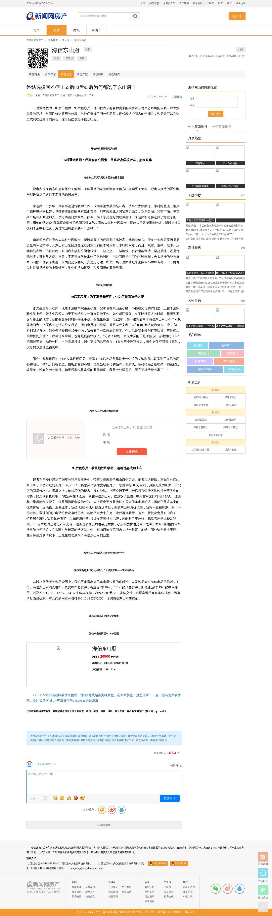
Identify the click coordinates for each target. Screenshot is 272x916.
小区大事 (188, 896)
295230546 (159, 863)
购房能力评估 (201, 397)
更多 (243, 195)
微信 (216, 889)
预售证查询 (231, 405)
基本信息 (50, 74)
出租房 (167, 887)
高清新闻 (234, 369)
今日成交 (113, 887)
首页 (142, 3)
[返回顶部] (263, 907)
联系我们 (163, 912)
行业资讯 (149, 896)
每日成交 (168, 891)
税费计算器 (231, 449)
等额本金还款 (230, 427)
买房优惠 (154, 3)
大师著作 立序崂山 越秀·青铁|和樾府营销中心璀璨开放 (214, 238)
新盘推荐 (90, 891)
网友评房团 (189, 887)
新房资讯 (226, 345)
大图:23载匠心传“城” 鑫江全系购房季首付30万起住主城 (215, 282)
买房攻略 (168, 896)
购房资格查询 (201, 405)
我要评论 (177, 96)
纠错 (240, 49)
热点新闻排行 (197, 126)
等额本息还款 (201, 427)
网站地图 (189, 912)
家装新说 (149, 901)
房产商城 (126, 887)
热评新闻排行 (221, 126)
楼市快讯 (76, 891)
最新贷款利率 (215, 435)
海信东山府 (80, 40)
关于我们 (149, 912)
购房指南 (113, 891)
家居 (229, 3)
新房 (56, 30)
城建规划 (90, 896)
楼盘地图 (114, 74)
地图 (234, 16)
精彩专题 (200, 361)
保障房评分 (231, 397)
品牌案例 (149, 891)
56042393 (180, 863)
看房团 (198, 345)
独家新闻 (76, 887)
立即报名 (131, 451)
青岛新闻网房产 (34, 40)
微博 (228, 889)
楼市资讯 (198, 3)
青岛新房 (53, 40)
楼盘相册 (98, 74)
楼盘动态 (66, 74)
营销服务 (176, 912)
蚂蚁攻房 (232, 353)
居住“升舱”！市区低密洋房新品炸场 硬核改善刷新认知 (214, 225)
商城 (76, 30)
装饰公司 (149, 887)
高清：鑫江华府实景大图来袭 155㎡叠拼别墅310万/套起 (216, 278)
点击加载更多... (104, 825)
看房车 (96, 30)
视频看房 (203, 353)
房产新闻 (184, 3)
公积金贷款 (201, 419)
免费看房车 (169, 3)
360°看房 (229, 361)
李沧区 (65, 40)
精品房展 (126, 891)
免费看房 (113, 896)
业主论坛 (241, 3)
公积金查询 (231, 419)
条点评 (210, 56)
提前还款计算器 (200, 449)
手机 (192, 105)
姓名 (192, 98)
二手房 (210, 3)
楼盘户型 (82, 74)
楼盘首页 (34, 74)
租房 (220, 3)
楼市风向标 (205, 369)
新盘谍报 (90, 887)
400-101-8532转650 (90, 598)
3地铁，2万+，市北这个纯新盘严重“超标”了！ (210, 234)
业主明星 (188, 891)
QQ (240, 889)
